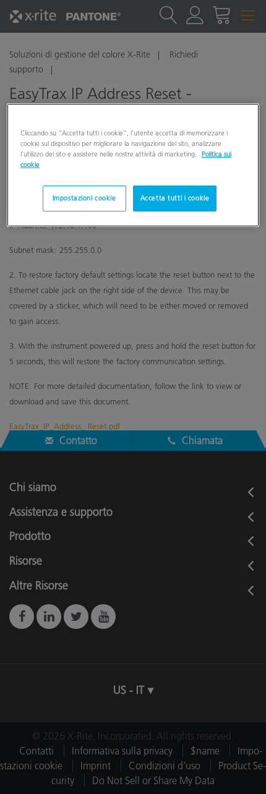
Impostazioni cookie (84, 198)
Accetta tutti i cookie (175, 198)
